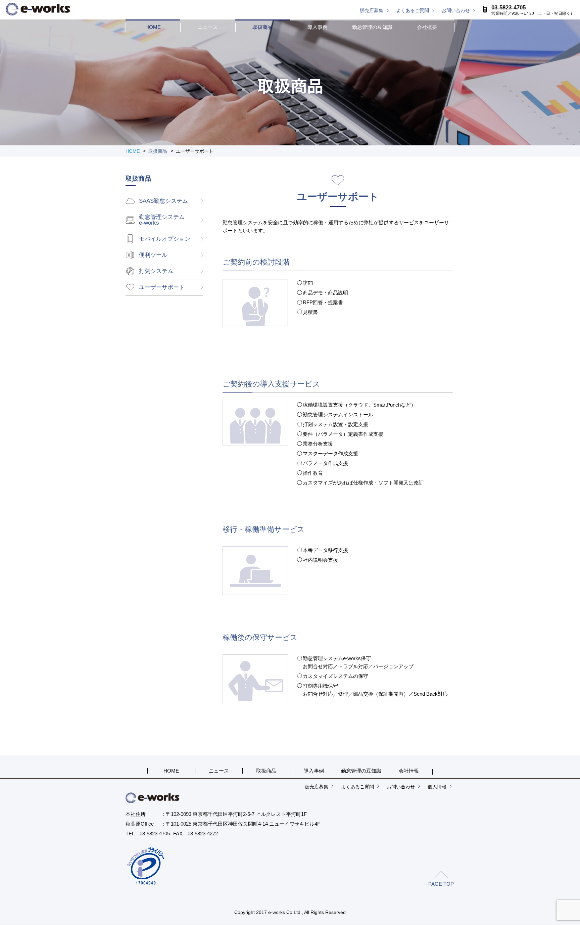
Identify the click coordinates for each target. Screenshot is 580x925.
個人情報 (437, 786)
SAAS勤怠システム (163, 201)
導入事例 (317, 27)
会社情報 (409, 771)
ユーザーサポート (162, 287)
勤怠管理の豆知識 (372, 27)
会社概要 (427, 27)
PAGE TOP (441, 884)
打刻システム (156, 271)
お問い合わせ (456, 10)
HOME (153, 27)
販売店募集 (371, 10)
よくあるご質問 (412, 10)
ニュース (208, 27)
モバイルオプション (164, 239)
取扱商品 (262, 27)
